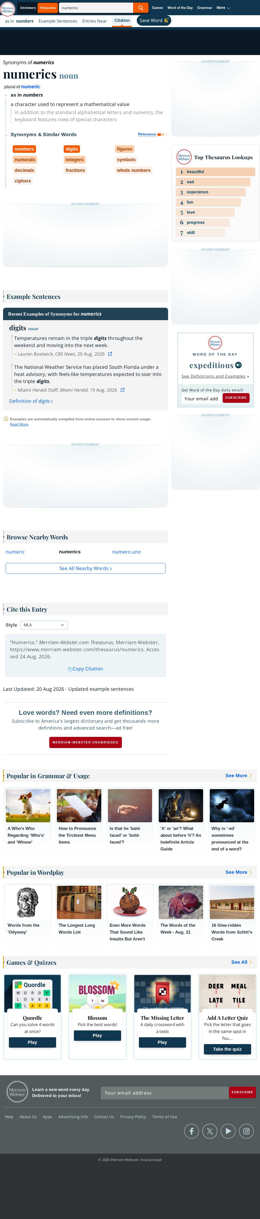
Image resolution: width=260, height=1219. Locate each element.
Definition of (29, 401)
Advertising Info (73, 1116)
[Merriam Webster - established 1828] (7, 7)
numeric (30, 86)
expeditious (211, 365)
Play (32, 1042)
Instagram (246, 1131)
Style (11, 625)
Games (157, 8)
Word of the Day (180, 8)
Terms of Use (164, 1116)
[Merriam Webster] (215, 343)
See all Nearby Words (83, 568)
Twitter (209, 1131)
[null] (238, 365)
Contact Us (105, 1116)
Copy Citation (88, 668)
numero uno (126, 552)
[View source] (110, 354)
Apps (48, 1116)
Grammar (204, 8)
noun (68, 75)
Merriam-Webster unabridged (86, 742)
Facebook (191, 1131)
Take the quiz (227, 1049)
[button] (223, 8)
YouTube (228, 1131)
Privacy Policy (134, 1116)
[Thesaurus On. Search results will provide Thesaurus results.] (38, 8)
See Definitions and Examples (214, 376)
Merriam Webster (17, 1091)
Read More (19, 424)
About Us (29, 1116)
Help (10, 1116)
